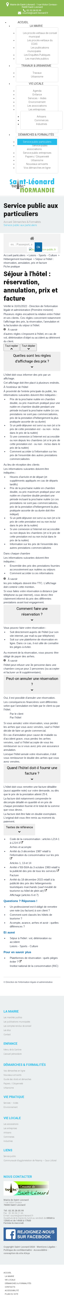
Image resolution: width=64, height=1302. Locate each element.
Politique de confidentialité (18, 1250)
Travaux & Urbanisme (36, 65)
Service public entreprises (37, 152)
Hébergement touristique (18, 259)
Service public (10, 1156)
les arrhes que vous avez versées (23, 726)
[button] (32, 361)
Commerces (41, 120)
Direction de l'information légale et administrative (29, 982)
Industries (41, 124)
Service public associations (37, 147)
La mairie (36, 26)
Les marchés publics (37, 58)
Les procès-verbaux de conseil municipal (40, 35)
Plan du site (11, 1294)
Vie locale (36, 83)
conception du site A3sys (17, 1253)
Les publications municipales (38, 49)
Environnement (37, 102)
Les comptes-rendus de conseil (17, 1026)
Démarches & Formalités (36, 134)
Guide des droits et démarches (17, 1079)
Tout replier (11, 345)
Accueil (23, 22)
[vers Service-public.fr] (42, 249)
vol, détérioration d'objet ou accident (24, 337)
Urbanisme (37, 76)
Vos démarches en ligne (37, 167)
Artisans (41, 116)
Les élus (7, 1030)
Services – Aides (37, 98)
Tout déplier (28, 345)
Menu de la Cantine (12, 1049)
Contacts (10, 1287)
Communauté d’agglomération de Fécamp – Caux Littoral (30, 1160)
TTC (39, 583)
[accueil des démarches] (32, 238)
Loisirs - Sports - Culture (43, 255)
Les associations (37, 105)
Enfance (37, 94)
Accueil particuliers (15, 255)
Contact (7, 1034)
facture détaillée (47, 786)
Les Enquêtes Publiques (37, 54)
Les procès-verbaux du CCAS (40, 42)
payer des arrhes (24, 656)
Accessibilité (40, 1250)
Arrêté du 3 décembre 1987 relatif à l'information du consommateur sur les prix (34, 853)
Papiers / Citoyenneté (37, 156)
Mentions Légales (46, 1247)
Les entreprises (37, 109)
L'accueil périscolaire (13, 1054)
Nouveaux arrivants (37, 164)
